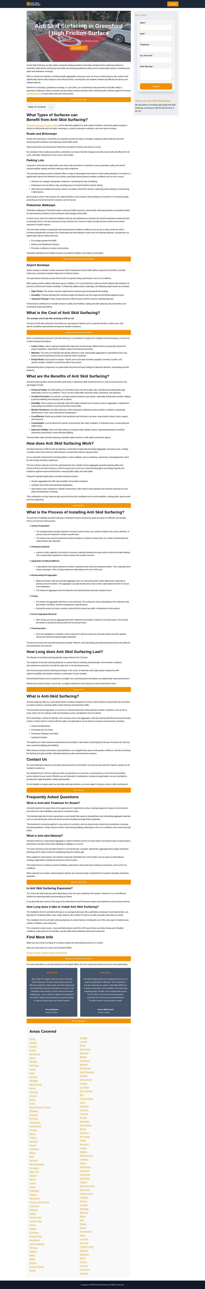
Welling (83, 1228)
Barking (83, 1224)
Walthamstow (85, 1167)
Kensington (34, 1168)
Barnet (32, 1255)
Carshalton (84, 1106)
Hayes (32, 1073)
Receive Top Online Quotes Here (79, 332)
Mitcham (83, 1057)
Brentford (33, 1077)
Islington (33, 1263)
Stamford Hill (85, 1068)
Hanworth (33, 1160)
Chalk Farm (34, 1206)
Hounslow (33, 1092)
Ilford (82, 1220)
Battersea (33, 1210)
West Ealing (61, 953)
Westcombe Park (87, 1186)
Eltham (83, 1216)
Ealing (29, 953)
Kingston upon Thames (39, 1202)
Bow (82, 1095)
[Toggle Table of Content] (49, 107)
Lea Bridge (84, 1087)
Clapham (33, 1252)
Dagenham (84, 1254)
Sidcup (83, 1235)
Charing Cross (35, 1236)
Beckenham (85, 1190)
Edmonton (84, 1110)
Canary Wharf (85, 1125)
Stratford (83, 1152)
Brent (31, 1157)
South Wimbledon (36, 1244)
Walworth (84, 1065)
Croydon (83, 1148)
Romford (83, 1262)
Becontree (84, 1243)
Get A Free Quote (79, 1021)
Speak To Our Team (79, 882)
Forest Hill (84, 1114)
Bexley (83, 1258)
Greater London (86, 1194)
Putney (32, 1187)
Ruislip (32, 1100)
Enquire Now (79, 689)
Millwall (83, 1129)
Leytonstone (85, 1175)
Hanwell (36, 953)
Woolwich (84, 1213)
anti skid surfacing (34, 94)
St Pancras (34, 1233)
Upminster (84, 1273)
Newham (83, 1201)
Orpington (84, 1251)
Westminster (34, 1240)
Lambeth (83, 1042)
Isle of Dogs (85, 1137)
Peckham (84, 1076)
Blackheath (84, 1171)
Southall (44, 953)
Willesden (33, 1111)
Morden (32, 1271)
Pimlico (32, 1225)
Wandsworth (34, 1198)
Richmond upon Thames (39, 1107)
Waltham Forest (86, 1156)
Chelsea (33, 1195)
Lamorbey (84, 1239)
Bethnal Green (86, 1080)
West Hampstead (36, 1164)
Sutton (82, 1103)
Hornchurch (85, 1270)
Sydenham (84, 1133)
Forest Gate (85, 1178)
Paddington (34, 1191)
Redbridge (84, 1209)
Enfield (83, 1140)
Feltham (32, 1138)
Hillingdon (33, 1081)
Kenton (32, 1088)
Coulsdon (84, 1205)
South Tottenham (87, 1072)
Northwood (34, 1149)
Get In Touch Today (79, 100)
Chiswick (33, 1096)
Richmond (33, 1119)
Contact (173, 4)
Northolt (52, 953)
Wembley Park (35, 1084)
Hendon (32, 1145)
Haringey (83, 1038)
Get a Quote (77, 48)
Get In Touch (79, 790)
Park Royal (34, 1065)
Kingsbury (33, 1115)
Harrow (32, 1058)
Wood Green (85, 1049)
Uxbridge (33, 1130)
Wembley (33, 1062)
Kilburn (32, 1153)
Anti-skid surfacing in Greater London (42, 125)
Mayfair (32, 1214)
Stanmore (33, 1141)
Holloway (33, 1248)
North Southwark (36, 1267)
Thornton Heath (86, 1099)
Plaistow (83, 1182)
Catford (83, 1163)
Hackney (83, 1084)
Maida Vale (34, 1172)
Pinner (32, 1103)
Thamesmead (85, 1232)
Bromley (83, 1118)
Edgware (33, 1176)
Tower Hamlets (86, 1091)
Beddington (84, 1122)
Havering (83, 1266)
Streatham (84, 1053)
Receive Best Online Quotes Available (78, 259)
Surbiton (33, 1229)
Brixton (83, 1046)
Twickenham (34, 1122)
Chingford (84, 1197)
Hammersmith (35, 1126)
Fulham (32, 1179)
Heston (32, 1069)
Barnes (32, 1134)
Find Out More (79, 505)
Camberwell (85, 1061)
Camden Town (35, 1217)
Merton (32, 1259)
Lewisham (84, 1159)
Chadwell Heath (86, 1247)
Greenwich (84, 1144)
